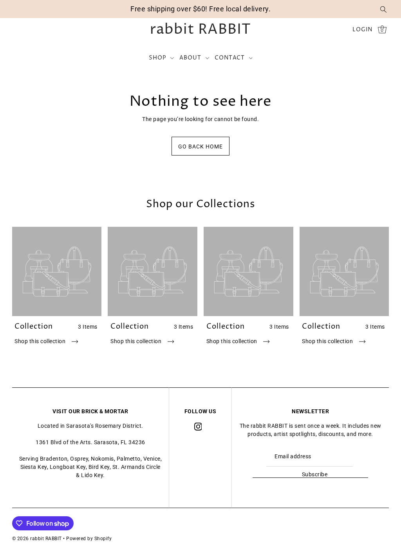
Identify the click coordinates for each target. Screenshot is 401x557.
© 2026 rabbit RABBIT (37, 538)
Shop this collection (40, 341)
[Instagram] (198, 426)
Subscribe (314, 474)
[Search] (383, 9)
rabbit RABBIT (200, 30)
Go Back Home (200, 146)
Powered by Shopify (89, 538)
